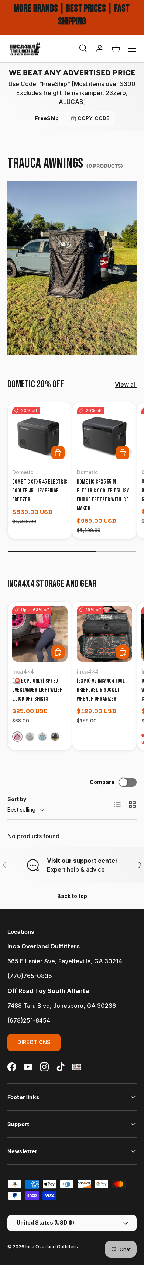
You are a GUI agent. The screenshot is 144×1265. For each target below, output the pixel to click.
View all (126, 384)
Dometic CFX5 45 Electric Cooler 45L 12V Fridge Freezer (39, 490)
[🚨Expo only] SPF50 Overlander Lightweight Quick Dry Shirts (38, 690)
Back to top (72, 896)
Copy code (93, 118)
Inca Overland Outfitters (51, 1246)
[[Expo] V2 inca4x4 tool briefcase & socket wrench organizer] (104, 634)
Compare (102, 782)
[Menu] (132, 48)
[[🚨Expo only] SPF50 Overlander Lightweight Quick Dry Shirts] (40, 634)
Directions (34, 1042)
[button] (116, 48)
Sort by (16, 799)
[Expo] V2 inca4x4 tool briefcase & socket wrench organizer (101, 690)
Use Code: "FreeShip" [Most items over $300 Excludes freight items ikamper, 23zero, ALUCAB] (72, 92)
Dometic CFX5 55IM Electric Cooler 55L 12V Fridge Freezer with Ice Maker (103, 495)
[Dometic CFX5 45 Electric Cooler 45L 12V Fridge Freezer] (40, 434)
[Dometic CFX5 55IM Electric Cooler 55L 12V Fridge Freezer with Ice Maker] (104, 434)
